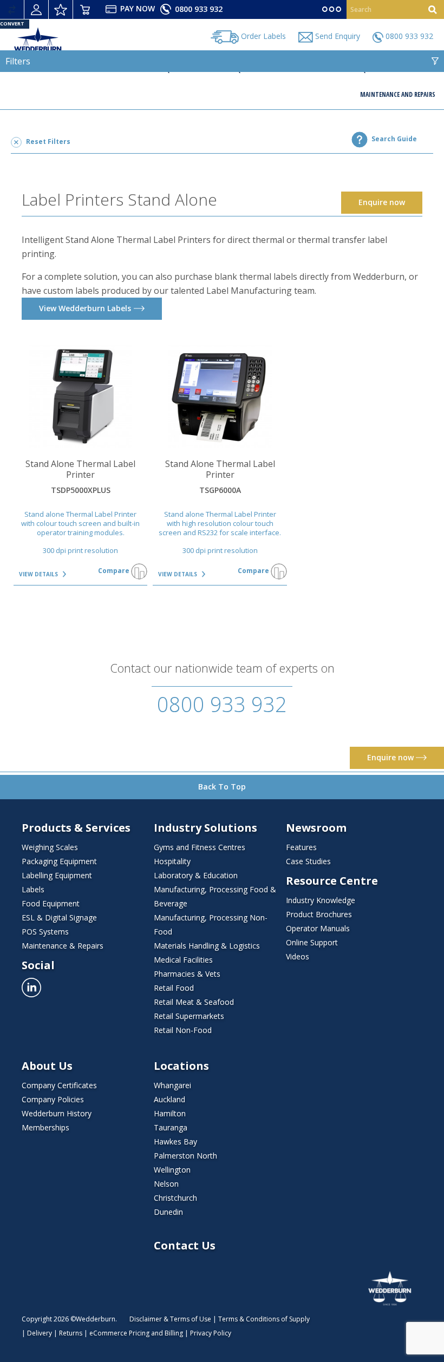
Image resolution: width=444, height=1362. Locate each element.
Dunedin (168, 1212)
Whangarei (172, 1085)
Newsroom (316, 828)
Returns (70, 1333)
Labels (33, 889)
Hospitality (172, 861)
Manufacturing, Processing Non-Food (210, 924)
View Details (39, 574)
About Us (47, 1066)
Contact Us (185, 1246)
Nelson (166, 1184)
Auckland (169, 1099)
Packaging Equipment (59, 861)
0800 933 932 (198, 9)
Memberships (45, 1127)
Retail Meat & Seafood (194, 1002)
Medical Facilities (183, 960)
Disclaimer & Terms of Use (170, 1319)
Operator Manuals (318, 928)
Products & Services (76, 828)
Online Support (312, 942)
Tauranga (170, 1127)
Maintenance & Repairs (62, 945)
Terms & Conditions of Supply (264, 1319)
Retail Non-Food (183, 1030)
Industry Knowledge (320, 900)
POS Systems (45, 931)
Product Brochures (319, 914)
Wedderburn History (57, 1113)
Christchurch (175, 1198)
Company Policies (53, 1099)
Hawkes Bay (175, 1141)
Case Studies (308, 861)
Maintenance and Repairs (397, 94)
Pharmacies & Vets (187, 974)
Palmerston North (185, 1155)
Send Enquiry (336, 36)
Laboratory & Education (196, 875)
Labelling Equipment (57, 875)
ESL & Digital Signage (59, 917)
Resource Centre (332, 881)
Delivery (39, 1333)
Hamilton (170, 1113)
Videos (297, 956)
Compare (114, 570)
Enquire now (391, 757)
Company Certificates (59, 1085)
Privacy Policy (210, 1333)
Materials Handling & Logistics (207, 945)
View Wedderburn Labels (85, 308)
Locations (181, 1066)
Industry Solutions (205, 828)
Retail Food (174, 988)
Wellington (172, 1169)
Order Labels (262, 36)
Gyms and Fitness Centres (199, 847)
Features (301, 847)
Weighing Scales (50, 847)
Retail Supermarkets (189, 1016)
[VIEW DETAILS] (80, 397)
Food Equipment (51, 903)
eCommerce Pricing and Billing (136, 1333)
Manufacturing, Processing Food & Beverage (215, 896)
